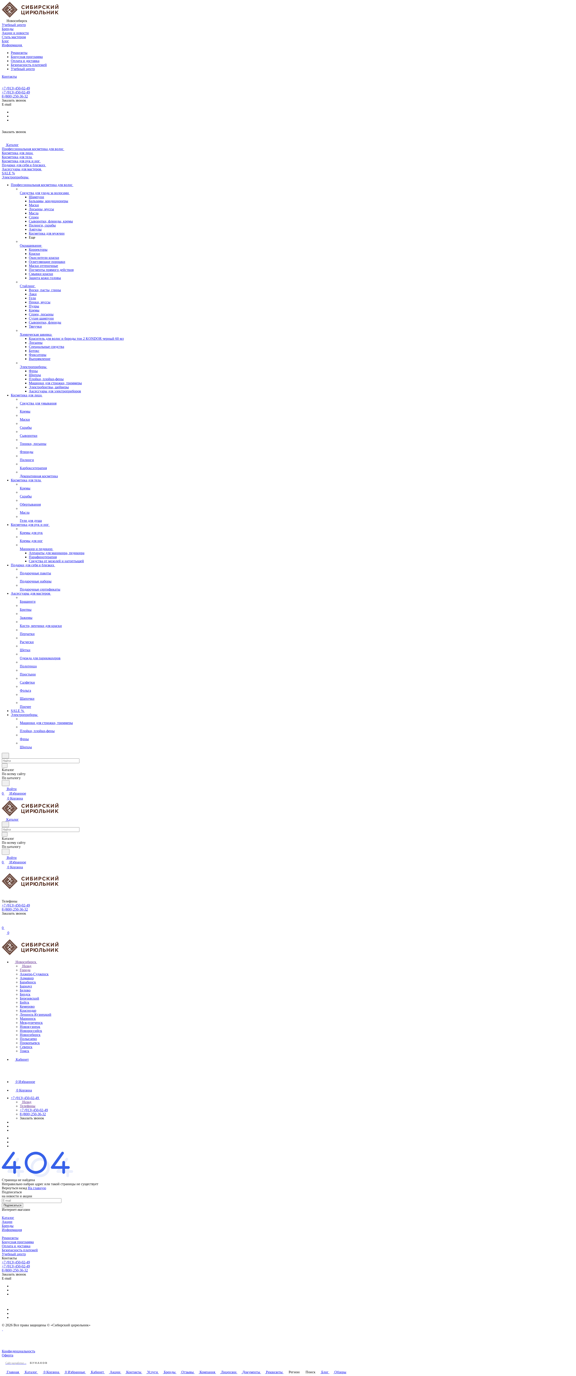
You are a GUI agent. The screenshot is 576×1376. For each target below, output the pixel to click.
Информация (12, 1230)
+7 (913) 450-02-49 (16, 88)
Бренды (8, 1226)
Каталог (8, 1218)
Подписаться (12, 1205)
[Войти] (4, 923)
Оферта (7, 1355)
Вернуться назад (14, 1188)
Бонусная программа (27, 57)
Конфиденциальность (18, 1351)
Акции (7, 1222)
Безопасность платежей (29, 65)
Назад (26, 966)
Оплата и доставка (25, 61)
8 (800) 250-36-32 (15, 96)
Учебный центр (23, 69)
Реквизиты (19, 53)
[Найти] (5, 783)
